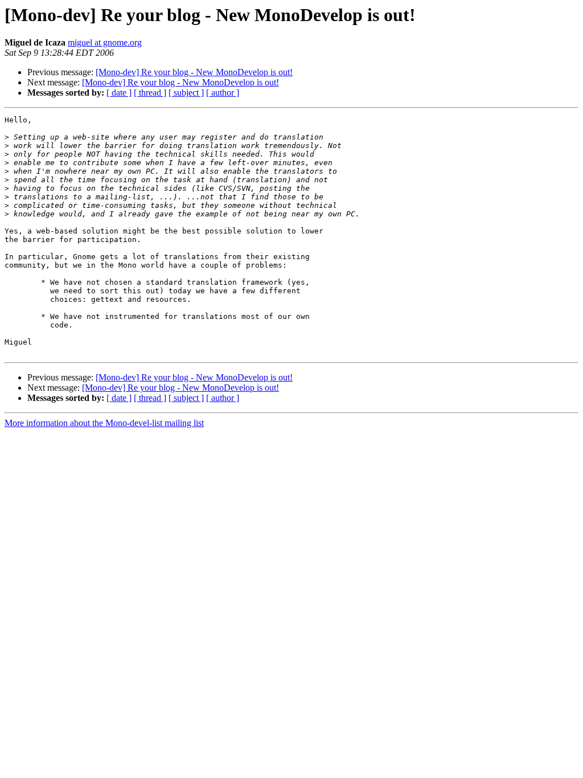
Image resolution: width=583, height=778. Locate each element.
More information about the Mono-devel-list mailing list (104, 423)
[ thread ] (150, 92)
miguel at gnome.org (105, 42)
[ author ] (222, 92)
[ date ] (119, 92)
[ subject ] (186, 92)
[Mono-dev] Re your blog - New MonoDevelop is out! (194, 72)
